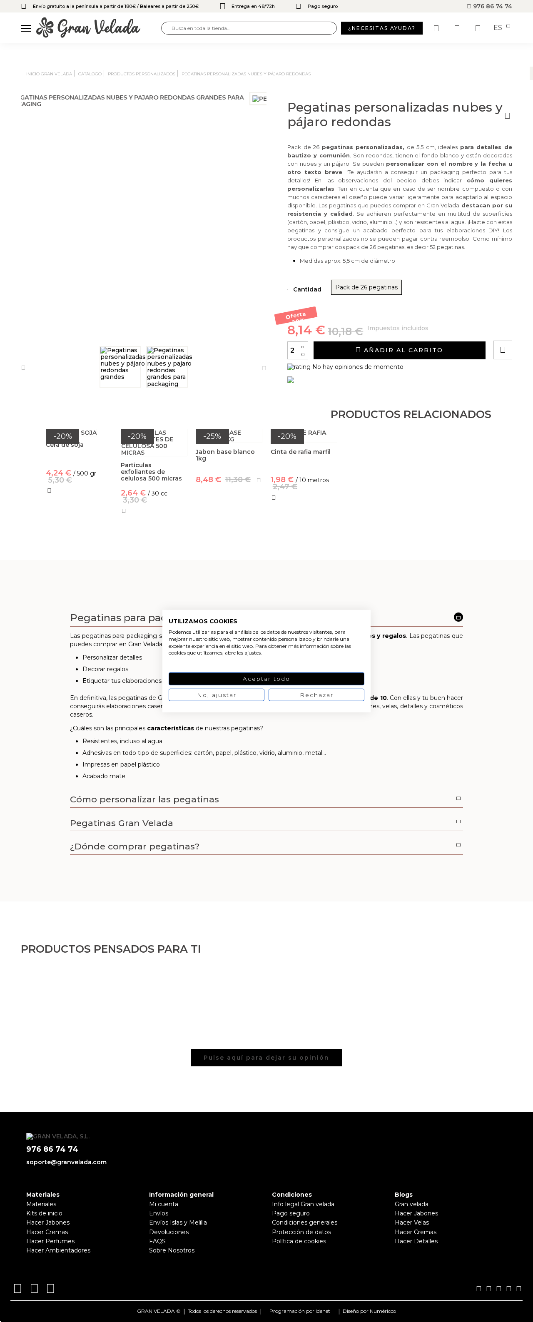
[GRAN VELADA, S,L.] (98, 28)
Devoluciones (169, 1232)
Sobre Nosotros (171, 1250)
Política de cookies (299, 1241)
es (498, 28)
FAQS (157, 1241)
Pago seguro (291, 1213)
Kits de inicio (44, 1213)
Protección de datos (301, 1232)
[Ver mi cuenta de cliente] (458, 28)
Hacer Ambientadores (58, 1250)
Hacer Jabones (48, 1222)
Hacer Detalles (416, 1241)
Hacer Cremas (47, 1232)
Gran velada (411, 1204)
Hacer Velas (412, 1222)
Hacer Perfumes (50, 1241)
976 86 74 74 (491, 6)
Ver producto (79, 530)
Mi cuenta (163, 1204)
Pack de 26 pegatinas (366, 287)
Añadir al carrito (402, 350)
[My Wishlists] (437, 28)
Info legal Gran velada (303, 1204)
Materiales (41, 1204)
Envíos (158, 1213)
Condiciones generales (304, 1222)
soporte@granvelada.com (66, 1162)
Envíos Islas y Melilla (178, 1222)
